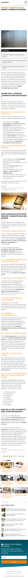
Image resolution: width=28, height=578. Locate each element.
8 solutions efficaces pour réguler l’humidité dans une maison (14, 61)
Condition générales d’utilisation (14, 571)
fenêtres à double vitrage (8, 294)
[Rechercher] (25, 502)
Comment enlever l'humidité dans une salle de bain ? (13, 451)
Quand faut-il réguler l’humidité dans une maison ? (13, 55)
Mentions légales (9, 573)
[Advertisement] (14, 21)
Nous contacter (19, 573)
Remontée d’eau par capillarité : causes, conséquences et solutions (12, 188)
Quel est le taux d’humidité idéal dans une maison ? (13, 67)
